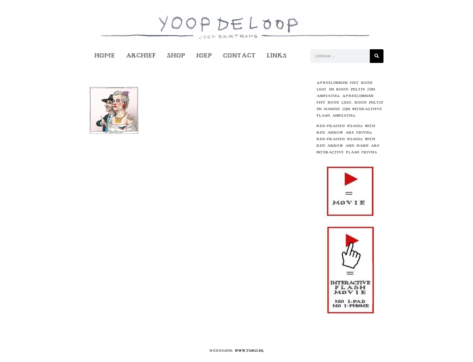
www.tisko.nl (249, 350)
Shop (176, 55)
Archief (141, 55)
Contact (239, 55)
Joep (204, 55)
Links (277, 55)
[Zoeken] (376, 56)
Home (104, 55)
